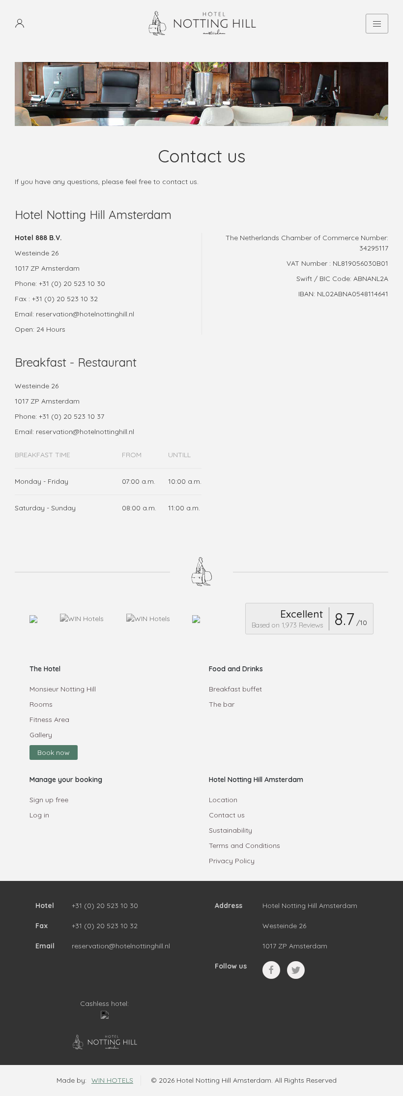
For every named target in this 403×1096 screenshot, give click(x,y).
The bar (221, 704)
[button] (20, 23)
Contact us (227, 815)
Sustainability (230, 830)
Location (223, 799)
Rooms (41, 704)
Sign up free (48, 799)
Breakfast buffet (235, 689)
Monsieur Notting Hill (62, 689)
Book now (53, 752)
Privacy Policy (232, 860)
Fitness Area (49, 719)
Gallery (40, 734)
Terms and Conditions (244, 845)
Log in (39, 815)
